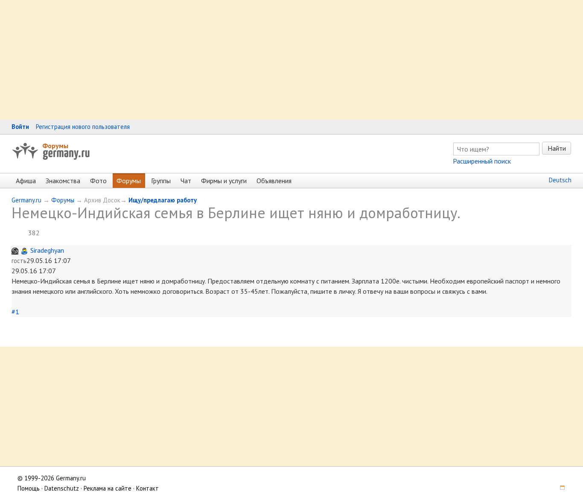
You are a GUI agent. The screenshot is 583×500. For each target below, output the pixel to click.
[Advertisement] (256, 60)
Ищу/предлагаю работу (162, 200)
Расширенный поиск (482, 161)
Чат (186, 180)
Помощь (28, 488)
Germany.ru (26, 200)
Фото (98, 180)
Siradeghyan (47, 250)
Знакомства (63, 180)
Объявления (274, 180)
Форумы (55, 145)
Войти (20, 127)
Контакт (147, 488)
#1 (15, 311)
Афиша (26, 180)
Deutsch (560, 180)
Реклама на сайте (107, 488)
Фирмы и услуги (224, 180)
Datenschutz (61, 488)
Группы (161, 180)
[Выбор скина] (559, 488)
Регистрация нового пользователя (83, 127)
